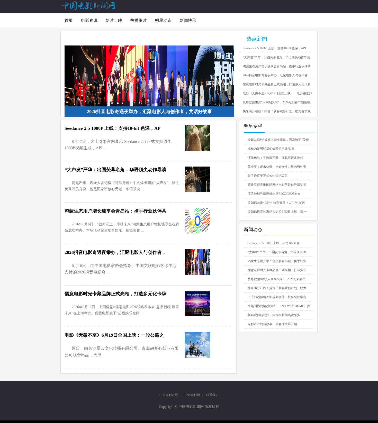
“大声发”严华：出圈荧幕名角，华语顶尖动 (277, 252)
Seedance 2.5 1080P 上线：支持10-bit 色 (274, 243)
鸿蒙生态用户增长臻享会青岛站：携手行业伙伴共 (277, 66)
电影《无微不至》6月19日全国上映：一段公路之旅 (277, 93)
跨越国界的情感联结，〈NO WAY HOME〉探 (279, 306)
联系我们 (212, 395)
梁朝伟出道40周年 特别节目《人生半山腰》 (277, 203)
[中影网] (88, 9)
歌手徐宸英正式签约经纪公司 (268, 176)
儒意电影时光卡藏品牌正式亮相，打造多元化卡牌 (277, 84)
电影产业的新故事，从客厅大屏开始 (272, 324)
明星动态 (163, 20)
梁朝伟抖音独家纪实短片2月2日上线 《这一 (277, 212)
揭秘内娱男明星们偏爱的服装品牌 (271, 149)
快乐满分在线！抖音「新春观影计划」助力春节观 (277, 111)
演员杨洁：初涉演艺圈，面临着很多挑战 (275, 158)
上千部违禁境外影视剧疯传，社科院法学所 (277, 297)
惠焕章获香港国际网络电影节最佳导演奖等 (277, 185)
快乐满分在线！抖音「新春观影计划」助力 (277, 288)
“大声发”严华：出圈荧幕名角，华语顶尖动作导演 (276, 57)
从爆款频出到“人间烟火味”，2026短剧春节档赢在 (276, 102)
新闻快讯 (188, 20)
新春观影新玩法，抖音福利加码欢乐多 (274, 315)
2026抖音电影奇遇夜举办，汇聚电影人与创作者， (277, 75)
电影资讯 (89, 20)
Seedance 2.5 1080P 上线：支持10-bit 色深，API (274, 48)
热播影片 (138, 20)
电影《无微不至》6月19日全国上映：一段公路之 (114, 335)
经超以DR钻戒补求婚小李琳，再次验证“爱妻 (278, 140)
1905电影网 (192, 395)
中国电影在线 (168, 395)
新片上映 (114, 20)
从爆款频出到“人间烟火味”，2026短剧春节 (277, 279)
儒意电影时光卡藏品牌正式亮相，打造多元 (277, 270)
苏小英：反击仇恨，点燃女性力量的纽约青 (277, 167)
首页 (69, 20)
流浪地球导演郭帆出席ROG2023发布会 (274, 194)
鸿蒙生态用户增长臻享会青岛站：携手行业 (277, 261)
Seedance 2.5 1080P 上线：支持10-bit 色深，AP (112, 128)
